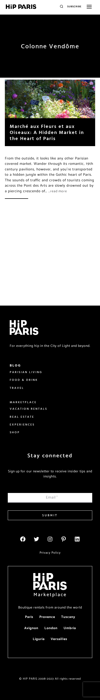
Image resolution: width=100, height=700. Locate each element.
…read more (57, 191)
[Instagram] (50, 539)
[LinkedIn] (77, 539)
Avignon (31, 628)
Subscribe (74, 6)
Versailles (59, 639)
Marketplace (50, 595)
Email (52, 497)
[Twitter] (36, 539)
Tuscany (68, 617)
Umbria (70, 628)
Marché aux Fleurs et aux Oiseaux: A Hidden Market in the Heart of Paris (47, 132)
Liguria (39, 639)
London (51, 628)
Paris (29, 617)
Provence (47, 617)
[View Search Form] (61, 6)
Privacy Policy (50, 552)
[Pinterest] (63, 539)
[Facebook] (23, 539)
